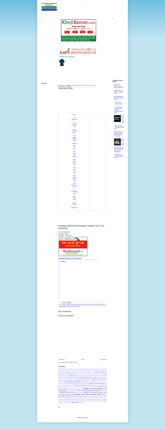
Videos (74, 114)
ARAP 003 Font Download (64, 372)
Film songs (64, 375)
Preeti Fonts (74, 397)
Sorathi (74, 196)
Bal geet (82, 372)
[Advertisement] (92, 7)
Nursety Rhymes (93, 396)
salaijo (104, 399)
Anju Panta (102, 369)
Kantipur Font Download (65, 378)
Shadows (70, 400)
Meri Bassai (79, 380)
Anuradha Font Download (99, 370)
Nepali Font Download (90, 304)
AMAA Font (84, 369)
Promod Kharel (82, 397)
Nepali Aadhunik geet (71, 382)
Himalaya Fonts (80, 304)
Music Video (87, 380)
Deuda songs (80, 373)
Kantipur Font (104, 377)
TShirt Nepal (67, 402)
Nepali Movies (74, 207)
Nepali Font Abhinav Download (95, 381)
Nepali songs (103, 392)
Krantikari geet (76, 378)
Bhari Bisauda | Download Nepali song (119, 127)
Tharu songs (98, 400)
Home (82, 359)
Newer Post (62, 359)
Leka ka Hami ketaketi (123, 119)
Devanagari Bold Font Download (92, 373)
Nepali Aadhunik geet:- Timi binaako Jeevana (119, 98)
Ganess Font (84, 375)
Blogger (86, 417)
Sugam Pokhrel (82, 400)
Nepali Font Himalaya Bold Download (82, 385)
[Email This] (63, 303)
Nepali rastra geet (78, 392)
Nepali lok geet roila (71, 390)
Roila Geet (90, 399)
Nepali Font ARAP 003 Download (79, 383)
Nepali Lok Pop (81, 390)
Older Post (103, 359)
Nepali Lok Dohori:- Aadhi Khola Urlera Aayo (118, 86)
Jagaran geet (96, 377)
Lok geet (92, 378)
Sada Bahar (97, 399)
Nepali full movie (70, 388)
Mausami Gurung (70, 380)
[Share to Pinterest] (70, 303)
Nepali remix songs (90, 392)
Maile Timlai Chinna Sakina (119, 103)
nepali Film (83, 381)
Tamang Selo (90, 400)
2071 (59, 369)
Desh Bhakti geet (71, 373)
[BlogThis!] (65, 303)
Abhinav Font (65, 369)
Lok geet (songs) (101, 378)
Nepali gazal (79, 388)
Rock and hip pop (82, 399)
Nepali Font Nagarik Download (72, 386)
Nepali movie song (102, 390)
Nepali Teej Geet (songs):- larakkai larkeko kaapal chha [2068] (118, 134)
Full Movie (71, 375)
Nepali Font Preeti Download (88, 386)
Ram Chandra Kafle (100, 397)
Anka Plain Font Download (77, 370)
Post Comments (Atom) (71, 362)
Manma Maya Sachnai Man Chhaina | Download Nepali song (118, 109)
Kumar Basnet (84, 378)
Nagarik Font (95, 380)
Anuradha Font (88, 370)
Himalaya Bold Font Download (69, 304)
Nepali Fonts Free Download (73, 306)
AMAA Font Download (94, 369)
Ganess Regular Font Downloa (96, 375)
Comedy (88, 372)
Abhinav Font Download (75, 369)
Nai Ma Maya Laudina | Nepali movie (119, 156)
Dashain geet (61, 373)
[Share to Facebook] (68, 303)
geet (106, 375)
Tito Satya (60, 402)
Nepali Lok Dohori (91, 389)
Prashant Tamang (103, 396)
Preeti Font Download (65, 397)
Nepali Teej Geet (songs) (85, 394)
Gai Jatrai (77, 375)
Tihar (104, 400)
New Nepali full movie (75, 396)
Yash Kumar (81, 402)
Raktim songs (91, 397)
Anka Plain (67, 370)
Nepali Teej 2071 (66, 394)
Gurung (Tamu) (63, 377)
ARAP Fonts (75, 372)
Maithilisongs (61, 380)
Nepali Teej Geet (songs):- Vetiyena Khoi (118, 92)
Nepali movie (91, 390)
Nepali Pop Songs (65, 392)
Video (73, 402)
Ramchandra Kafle (62, 399)
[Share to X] (66, 303)
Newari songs (85, 396)
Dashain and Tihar (100, 372)
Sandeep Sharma (62, 400)
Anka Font (60, 370)
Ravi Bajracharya (72, 399)
